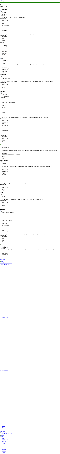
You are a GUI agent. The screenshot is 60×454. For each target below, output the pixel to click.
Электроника (3, 426)
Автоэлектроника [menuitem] (4, 451)
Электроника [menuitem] (3, 450)
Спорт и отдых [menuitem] (3, 452)
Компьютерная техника (4, 428)
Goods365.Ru (1, 0)
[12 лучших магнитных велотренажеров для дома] (2, 262)
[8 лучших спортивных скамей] (3, 261)
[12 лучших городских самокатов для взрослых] (2, 435)
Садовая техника (4, 427)
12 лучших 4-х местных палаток (4, 370)
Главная (3, 438)
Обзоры (3, 444)
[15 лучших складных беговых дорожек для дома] (2, 432)
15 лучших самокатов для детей (4, 317)
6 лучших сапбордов (2, 259)
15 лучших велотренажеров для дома (4, 260)
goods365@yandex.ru (6, 445)
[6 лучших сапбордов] (3, 431)
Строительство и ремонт (5, 425)
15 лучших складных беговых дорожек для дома (6, 264)
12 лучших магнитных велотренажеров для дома (6, 263)
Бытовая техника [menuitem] (4, 449)
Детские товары (3, 443)
